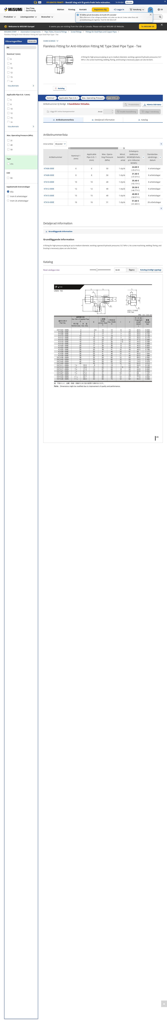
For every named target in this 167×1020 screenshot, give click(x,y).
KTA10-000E (49, 182)
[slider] (97, 270)
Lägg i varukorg (152, 111)
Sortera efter (143, 157)
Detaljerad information (105, 120)
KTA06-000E (49, 168)
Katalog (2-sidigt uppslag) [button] (150, 270)
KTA (11, 164)
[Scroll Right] (124, 148)
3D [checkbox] (11, 178)
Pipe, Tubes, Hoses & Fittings (56, 32)
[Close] (151, 15)
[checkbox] (21, 59)
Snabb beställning (128, 111)
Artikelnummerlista (65, 120)
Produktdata (134, 104)
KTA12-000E (49, 188)
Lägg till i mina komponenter (62, 111)
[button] (129, 2)
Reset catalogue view (51, 270)
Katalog (61, 88)
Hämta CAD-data (154, 104)
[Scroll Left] (69, 148)
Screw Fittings (76, 32)
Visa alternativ (13, 86)
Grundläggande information (60, 231)
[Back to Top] (164, 1004)
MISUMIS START (10, 32)
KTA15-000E (49, 195)
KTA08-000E (49, 175)
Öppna (132, 270)
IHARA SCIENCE (49, 41)
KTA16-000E (49, 202)
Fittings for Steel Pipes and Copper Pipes (101, 32)
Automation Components (31, 32)
